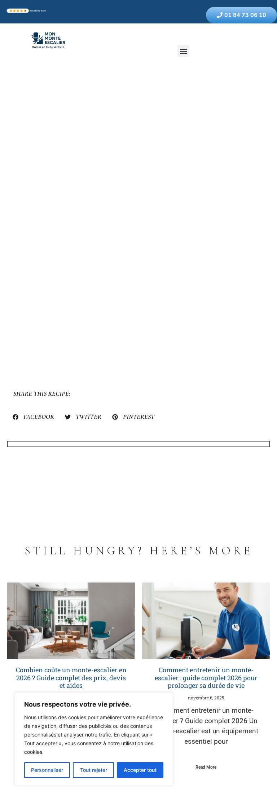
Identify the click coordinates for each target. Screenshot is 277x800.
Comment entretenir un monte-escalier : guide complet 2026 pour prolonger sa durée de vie (206, 677)
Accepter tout (140, 770)
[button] (183, 51)
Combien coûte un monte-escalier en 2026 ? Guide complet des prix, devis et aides (71, 677)
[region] (93, 739)
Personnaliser (47, 770)
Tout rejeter (93, 770)
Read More (205, 767)
